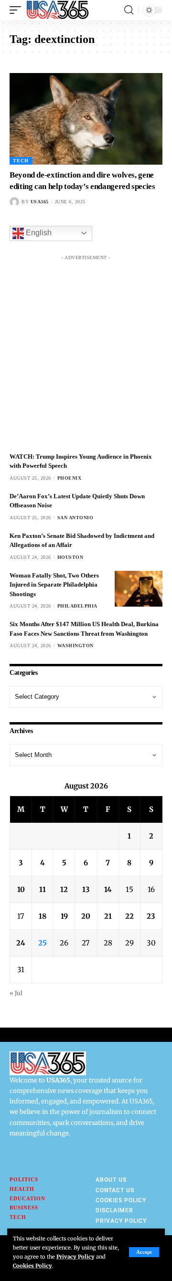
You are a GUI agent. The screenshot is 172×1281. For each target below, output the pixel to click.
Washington (75, 645)
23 (151, 916)
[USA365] (57, 10)
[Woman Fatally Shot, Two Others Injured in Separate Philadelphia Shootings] (138, 589)
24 (20, 942)
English (38, 233)
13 (86, 889)
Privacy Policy (75, 1256)
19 (64, 916)
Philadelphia (77, 606)
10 (21, 889)
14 (108, 889)
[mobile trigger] (18, 10)
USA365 (40, 201)
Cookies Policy (32, 1265)
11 (42, 889)
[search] (129, 10)
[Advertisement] (86, 351)
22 (129, 916)
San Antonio (75, 517)
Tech (21, 160)
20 (85, 916)
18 (42, 916)
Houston (70, 557)
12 (64, 889)
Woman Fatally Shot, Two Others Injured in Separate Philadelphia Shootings (54, 585)
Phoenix (69, 478)
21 (108, 916)
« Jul (16, 993)
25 (42, 942)
